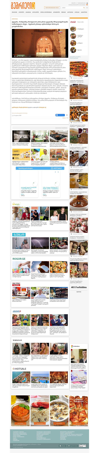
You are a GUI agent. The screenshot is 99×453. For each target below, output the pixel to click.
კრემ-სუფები (16, 435)
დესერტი (62, 438)
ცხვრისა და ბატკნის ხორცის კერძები (71, 435)
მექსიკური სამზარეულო (20, 434)
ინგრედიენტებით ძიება (52, 7)
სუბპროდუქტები (41, 438)
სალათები (39, 436)
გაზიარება (61, 115)
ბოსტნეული (63, 436)
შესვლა (74, 3)
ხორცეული (40, 435)
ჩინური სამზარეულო (43, 434)
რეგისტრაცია (82, 3)
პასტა (14, 438)
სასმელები (16, 440)
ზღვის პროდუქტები (18, 436)
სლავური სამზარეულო (19, 433)
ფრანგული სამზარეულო (67, 431)
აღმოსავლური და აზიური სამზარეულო (71, 434)
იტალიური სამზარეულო (44, 431)
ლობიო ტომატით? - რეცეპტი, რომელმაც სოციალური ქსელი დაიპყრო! (78, 149)
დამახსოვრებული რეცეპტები (77, 4)
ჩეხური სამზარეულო (66, 433)
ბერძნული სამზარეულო (44, 433)
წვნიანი (15, 439)
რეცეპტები (20, 423)
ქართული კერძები (18, 431)
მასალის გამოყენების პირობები (19, 113)
